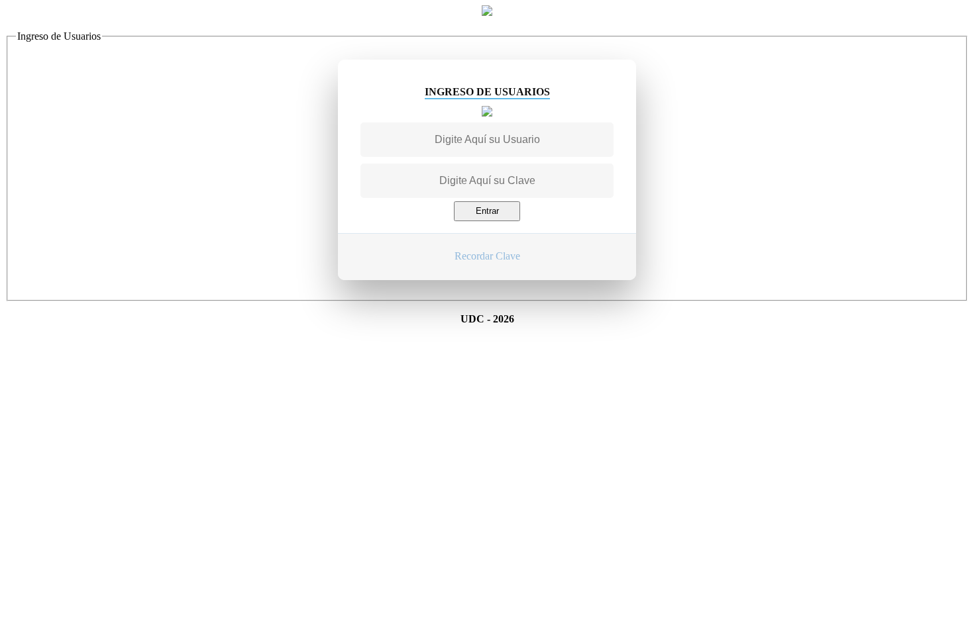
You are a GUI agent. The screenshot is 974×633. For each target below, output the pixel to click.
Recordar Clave (487, 256)
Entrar (487, 211)
